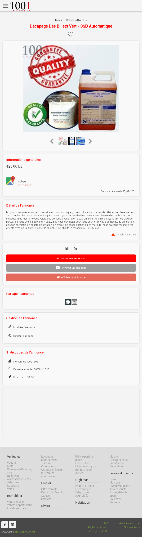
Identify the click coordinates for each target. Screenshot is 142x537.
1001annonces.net (25, 532)
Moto (10, 466)
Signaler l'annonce (126, 234)
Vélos (10, 489)
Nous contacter (132, 527)
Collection (115, 499)
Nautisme (13, 485)
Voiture (11, 462)
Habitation (82, 502)
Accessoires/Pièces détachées (19, 480)
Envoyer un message (73, 267)
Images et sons (84, 485)
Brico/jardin (116, 463)
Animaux (114, 502)
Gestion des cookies (130, 523)
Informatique (83, 489)
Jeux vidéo (81, 495)
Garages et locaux (52, 469)
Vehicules (13, 456)
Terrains (46, 463)
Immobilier (14, 496)
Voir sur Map (25, 185)
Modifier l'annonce (24, 327)
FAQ (106, 523)
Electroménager (118, 460)
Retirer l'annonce (23, 336)
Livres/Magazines (120, 485)
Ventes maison (16, 501)
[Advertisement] (71, 412)
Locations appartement (49, 458)
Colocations (48, 466)
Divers (45, 506)
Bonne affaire (75, 20)
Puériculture (82, 463)
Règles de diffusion (98, 527)
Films (112, 479)
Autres (79, 473)
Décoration (116, 466)
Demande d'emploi (52, 492)
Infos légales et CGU (97, 531)
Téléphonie (82, 492)
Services (46, 499)
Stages (45, 495)
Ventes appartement (19, 505)
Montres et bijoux (85, 466)
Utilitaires (13, 475)
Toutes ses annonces (73, 258)
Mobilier (114, 456)
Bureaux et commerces (48, 474)
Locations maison (18, 508)
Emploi (46, 483)
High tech (81, 480)
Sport (112, 495)
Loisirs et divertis (121, 473)
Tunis (58, 20)
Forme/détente (118, 492)
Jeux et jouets (117, 489)
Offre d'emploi (49, 489)
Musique (114, 482)
